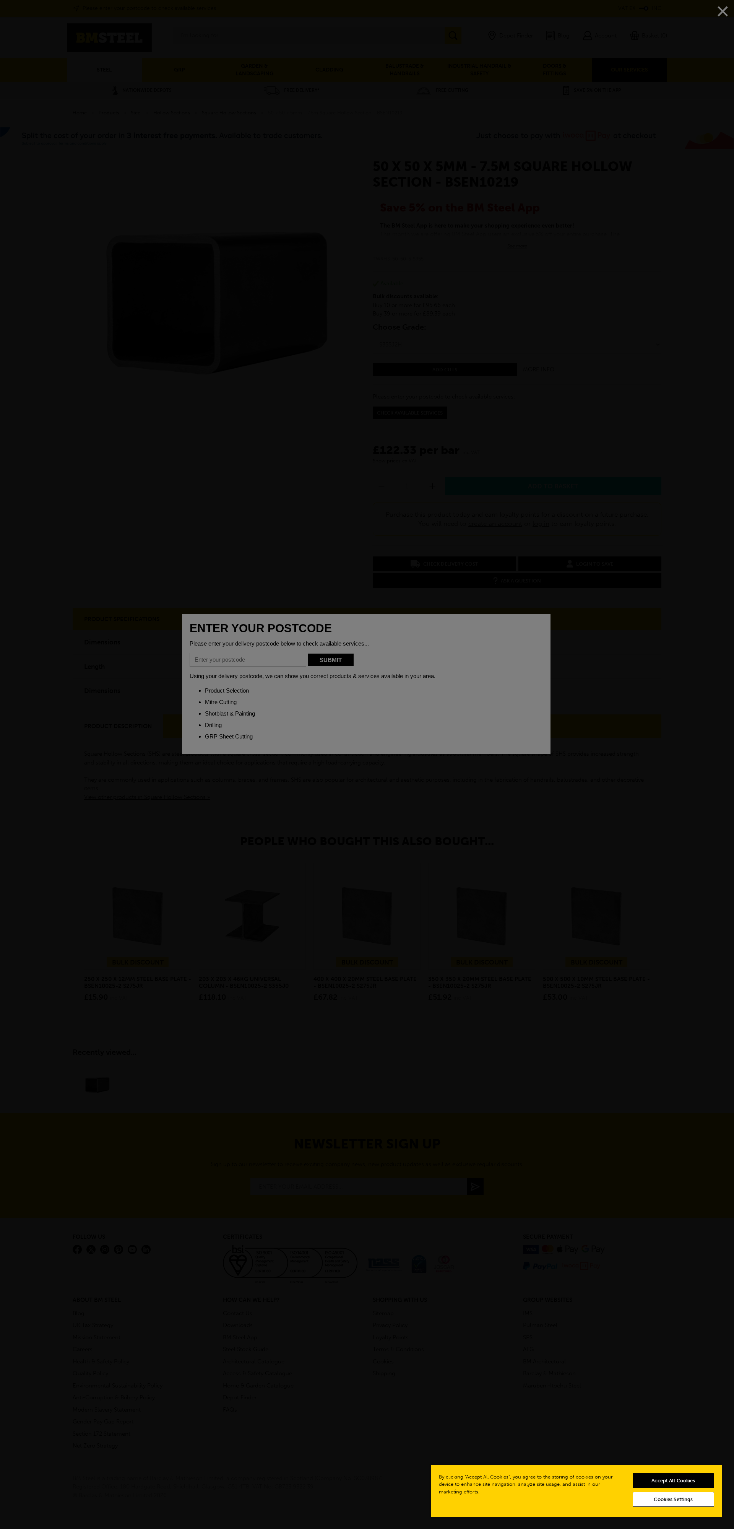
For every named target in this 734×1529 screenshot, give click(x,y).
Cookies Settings (673, 1499)
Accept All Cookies (673, 1480)
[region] (576, 1490)
